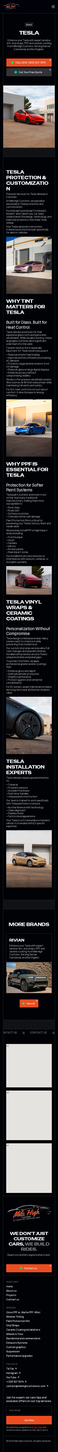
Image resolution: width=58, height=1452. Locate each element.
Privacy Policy (37, 1427)
